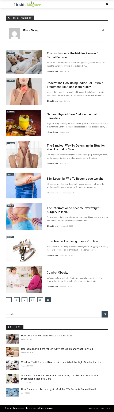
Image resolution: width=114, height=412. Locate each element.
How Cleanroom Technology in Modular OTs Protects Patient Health (58, 389)
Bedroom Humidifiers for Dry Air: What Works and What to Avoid (57, 348)
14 (32, 299)
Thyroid (10, 53)
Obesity (10, 174)
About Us (105, 408)
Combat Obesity (57, 272)
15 (40, 299)
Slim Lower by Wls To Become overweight (75, 178)
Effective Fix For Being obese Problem (72, 241)
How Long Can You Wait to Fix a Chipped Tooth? (47, 335)
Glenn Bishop (30, 30)
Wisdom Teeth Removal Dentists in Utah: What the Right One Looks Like (61, 362)
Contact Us (93, 408)
